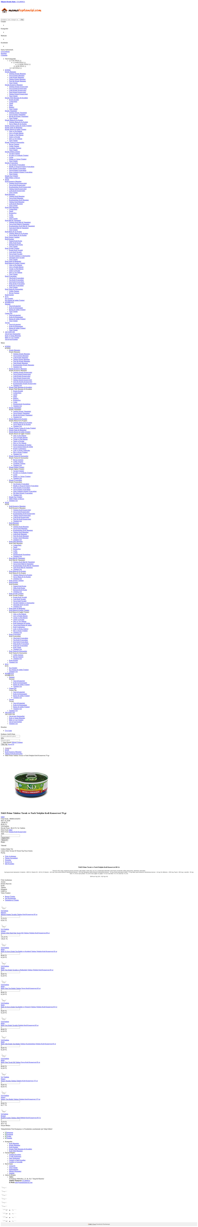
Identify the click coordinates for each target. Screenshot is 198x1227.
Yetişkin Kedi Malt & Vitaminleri (20, 222)
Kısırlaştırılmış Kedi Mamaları (19, 200)
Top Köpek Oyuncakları (17, 165)
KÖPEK (8, 70)
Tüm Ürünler (13, 83)
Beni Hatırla (7, 742)
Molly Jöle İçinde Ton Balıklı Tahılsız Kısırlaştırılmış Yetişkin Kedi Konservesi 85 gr (28, 1044)
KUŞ (6, 297)
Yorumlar (8, 860)
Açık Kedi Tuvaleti (15, 252)
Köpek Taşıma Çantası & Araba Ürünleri (18, 126)
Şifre (2, 738)
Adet (2, 834)
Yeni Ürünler (13, 1167)
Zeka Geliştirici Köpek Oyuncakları (20, 172)
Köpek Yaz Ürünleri (11, 176)
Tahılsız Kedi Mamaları (16, 202)
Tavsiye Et (13, 851)
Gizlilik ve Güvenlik (15, 1162)
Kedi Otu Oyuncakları (16, 285)
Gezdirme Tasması (15, 148)
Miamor (3, 912)
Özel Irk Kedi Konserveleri (22, 519)
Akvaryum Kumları (11, 339)
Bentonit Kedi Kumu (16, 244)
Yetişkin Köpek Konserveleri (18, 87)
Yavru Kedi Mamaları (16, 198)
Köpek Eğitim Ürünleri (12, 152)
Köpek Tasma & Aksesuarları (14, 142)
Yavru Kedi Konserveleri (17, 185)
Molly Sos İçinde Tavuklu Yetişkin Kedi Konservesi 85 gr (19, 1025)
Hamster (7, 304)
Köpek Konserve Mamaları (14, 85)
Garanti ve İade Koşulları (17, 1160)
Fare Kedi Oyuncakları (16, 282)
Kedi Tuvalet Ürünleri (12, 248)
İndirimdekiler (13, 1169)
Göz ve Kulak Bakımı (16, 133)
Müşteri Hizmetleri (15, 1171)
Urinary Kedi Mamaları (20, 538)
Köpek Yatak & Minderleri (13, 127)
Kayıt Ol (11, 744)
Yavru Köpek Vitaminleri (17, 114)
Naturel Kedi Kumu (15, 241)
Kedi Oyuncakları (11, 276)
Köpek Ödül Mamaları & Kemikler (16, 98)
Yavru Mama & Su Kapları (18, 124)
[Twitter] (8, 1136)
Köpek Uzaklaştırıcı (19, 448)
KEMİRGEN (9, 302)
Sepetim (11, 1173)
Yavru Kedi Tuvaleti (15, 254)
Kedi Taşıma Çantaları (12, 237)
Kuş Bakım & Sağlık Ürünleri (14, 300)
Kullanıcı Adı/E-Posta (8, 734)
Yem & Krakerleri (15, 306)
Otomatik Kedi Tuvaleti (16, 257)
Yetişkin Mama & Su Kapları (18, 122)
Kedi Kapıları (9, 295)
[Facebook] (9, 1134)
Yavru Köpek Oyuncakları (17, 170)
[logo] (21, 17)
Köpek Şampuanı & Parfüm (22, 445)
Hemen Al (4, 840)
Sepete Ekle (5, 838)
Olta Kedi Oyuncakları (16, 278)
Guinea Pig (8, 313)
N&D (3, 817)
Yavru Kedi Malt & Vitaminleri (19, 224)
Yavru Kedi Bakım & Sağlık (22, 625)
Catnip (11, 217)
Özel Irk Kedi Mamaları (21, 536)
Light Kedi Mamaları (16, 204)
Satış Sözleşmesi (14, 1158)
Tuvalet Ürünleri (14, 153)
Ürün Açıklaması (10, 856)
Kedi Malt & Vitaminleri (13, 220)
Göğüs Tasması (14, 146)
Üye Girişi (8, 730)
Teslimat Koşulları (15, 1154)
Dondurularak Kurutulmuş (21, 404)
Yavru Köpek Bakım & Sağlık (23, 447)
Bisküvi (11, 107)
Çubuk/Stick (13, 101)
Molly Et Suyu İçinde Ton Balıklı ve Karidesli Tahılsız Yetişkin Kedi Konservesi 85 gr (29, 951)
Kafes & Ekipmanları (16, 308)
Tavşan (7, 323)
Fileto (11, 105)
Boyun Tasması (14, 144)
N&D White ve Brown (12, 178)
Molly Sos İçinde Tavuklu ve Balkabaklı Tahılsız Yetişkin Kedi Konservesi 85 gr (27, 970)
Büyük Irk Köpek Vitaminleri (18, 116)
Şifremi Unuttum (17, 742)
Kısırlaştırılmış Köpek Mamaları (23, 365)
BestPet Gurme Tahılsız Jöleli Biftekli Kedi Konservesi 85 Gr (21, 1118)
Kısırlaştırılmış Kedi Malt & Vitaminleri (22, 226)
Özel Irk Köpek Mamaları (17, 81)
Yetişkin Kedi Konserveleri (18, 183)
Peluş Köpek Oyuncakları (17, 168)
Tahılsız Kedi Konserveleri (18, 189)
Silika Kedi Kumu (15, 243)
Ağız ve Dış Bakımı (15, 131)
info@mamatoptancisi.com (23, 1182)
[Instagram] (9, 1132)
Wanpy (3, 1079)
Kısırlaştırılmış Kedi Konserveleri (20, 187)
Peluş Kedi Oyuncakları (17, 284)
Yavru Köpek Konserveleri (18, 88)
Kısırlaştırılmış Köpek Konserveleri (24, 383)
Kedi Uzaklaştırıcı (19, 627)
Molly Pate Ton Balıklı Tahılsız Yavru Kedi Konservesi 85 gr (21, 988)
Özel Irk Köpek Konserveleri (22, 382)
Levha (11, 157)
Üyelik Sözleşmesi (15, 1156)
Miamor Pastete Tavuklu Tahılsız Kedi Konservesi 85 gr (19, 914)
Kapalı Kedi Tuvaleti (16, 250)
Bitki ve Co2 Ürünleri (12, 337)
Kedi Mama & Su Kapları (13, 231)
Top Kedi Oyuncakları (16, 280)
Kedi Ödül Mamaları (11, 207)
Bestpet (3, 1116)
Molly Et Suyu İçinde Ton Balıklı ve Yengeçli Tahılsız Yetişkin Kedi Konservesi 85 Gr (29, 1007)
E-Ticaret (94, 1224)
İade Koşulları (9, 864)
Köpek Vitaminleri (11, 111)
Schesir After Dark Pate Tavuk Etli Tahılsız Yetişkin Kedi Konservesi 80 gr (25, 933)
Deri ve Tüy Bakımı (15, 139)
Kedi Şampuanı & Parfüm (21, 623)
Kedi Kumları (9, 239)
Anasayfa (8, 748)
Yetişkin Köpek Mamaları (17, 74)
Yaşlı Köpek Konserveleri (17, 92)
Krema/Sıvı (12, 213)
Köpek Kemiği (14, 100)
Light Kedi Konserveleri (17, 191)
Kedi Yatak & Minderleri (13, 261)
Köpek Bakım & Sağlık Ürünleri (15, 129)
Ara (22, 19)
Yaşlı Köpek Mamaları (20, 363)
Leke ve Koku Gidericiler (21, 450)
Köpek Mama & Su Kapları (14, 120)
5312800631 (26, 1180)
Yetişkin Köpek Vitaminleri (18, 113)
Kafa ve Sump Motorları (13, 336)
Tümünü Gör (17, 367)
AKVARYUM (10, 332)
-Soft (90, 1224)
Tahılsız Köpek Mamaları (17, 79)
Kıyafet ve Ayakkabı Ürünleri (18, 155)
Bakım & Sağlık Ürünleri (17, 310)
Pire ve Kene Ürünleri (20, 452)
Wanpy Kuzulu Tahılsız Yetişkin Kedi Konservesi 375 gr (19, 1081)
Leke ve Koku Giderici (20, 629)
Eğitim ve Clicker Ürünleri (17, 159)
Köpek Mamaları (10, 72)
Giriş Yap (4, 744)
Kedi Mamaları (10, 194)
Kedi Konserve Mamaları (13, 181)
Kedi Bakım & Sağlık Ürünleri (15, 263)
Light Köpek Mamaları (16, 77)
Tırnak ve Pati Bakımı (16, 135)
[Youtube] (8, 1138)
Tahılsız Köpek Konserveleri (18, 94)
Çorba (11, 215)
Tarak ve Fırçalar (14, 137)
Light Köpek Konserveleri (17, 90)
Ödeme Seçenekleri (11, 858)
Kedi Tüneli (17, 647)
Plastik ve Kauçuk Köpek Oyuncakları (21, 166)
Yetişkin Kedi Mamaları (17, 196)
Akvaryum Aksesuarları (12, 334)
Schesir (3, 931)
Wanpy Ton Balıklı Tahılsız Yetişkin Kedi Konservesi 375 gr (20, 1099)
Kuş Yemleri (9, 298)
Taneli (11, 103)
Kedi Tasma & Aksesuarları (14, 289)
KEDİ (7, 179)
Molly (3, 949)
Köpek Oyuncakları (11, 163)
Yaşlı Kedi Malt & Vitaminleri (19, 228)
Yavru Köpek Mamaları (16, 75)
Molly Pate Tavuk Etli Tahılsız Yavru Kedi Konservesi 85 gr (20, 1062)
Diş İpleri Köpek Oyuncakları (23, 493)
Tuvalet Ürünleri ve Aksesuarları (19, 256)
